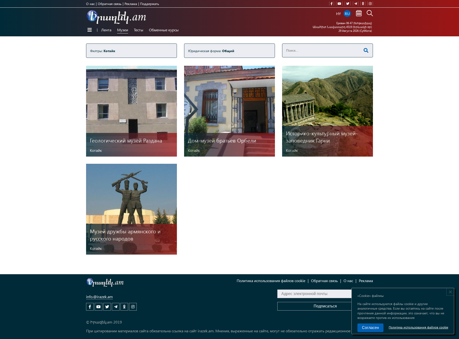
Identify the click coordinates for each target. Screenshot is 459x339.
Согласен (370, 328)
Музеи (122, 29)
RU (347, 13)
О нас (90, 3)
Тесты (138, 29)
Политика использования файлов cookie (418, 327)
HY (338, 13)
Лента (106, 29)
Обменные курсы (164, 29)
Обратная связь (109, 3)
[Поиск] (370, 13)
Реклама (131, 3)
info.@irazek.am (99, 296)
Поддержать (149, 3)
